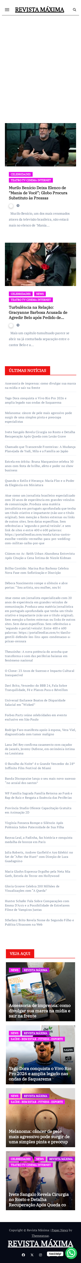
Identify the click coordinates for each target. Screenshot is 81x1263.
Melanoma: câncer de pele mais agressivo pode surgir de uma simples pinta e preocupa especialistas (38, 417)
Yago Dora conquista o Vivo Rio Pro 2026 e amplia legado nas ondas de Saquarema (35, 400)
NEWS (40, 294)
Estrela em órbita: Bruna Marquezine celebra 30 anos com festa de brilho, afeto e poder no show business (39, 465)
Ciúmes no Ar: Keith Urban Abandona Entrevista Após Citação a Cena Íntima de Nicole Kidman (40, 555)
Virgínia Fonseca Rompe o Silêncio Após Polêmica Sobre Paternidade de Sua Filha (34, 825)
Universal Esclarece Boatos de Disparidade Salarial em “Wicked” (35, 702)
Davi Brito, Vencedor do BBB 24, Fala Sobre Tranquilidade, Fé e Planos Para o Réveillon (36, 687)
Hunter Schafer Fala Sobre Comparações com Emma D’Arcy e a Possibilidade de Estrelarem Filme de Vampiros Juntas (37, 905)
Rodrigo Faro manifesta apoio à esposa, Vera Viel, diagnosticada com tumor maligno (40, 732)
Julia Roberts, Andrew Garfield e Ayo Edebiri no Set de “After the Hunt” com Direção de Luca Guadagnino (39, 856)
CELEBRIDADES (21, 174)
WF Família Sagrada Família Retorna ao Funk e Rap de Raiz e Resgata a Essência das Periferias (38, 795)
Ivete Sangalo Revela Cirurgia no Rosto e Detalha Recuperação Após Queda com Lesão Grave (40, 434)
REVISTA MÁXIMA (39, 9)
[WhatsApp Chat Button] (71, 1253)
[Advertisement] (40, 63)
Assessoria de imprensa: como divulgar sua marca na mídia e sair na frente (40, 1010)
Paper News (60, 1230)
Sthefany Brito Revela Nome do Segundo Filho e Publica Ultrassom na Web (39, 922)
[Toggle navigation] (7, 9)
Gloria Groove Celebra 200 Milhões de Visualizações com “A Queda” (32, 888)
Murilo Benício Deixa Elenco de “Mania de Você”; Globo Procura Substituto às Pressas (38, 193)
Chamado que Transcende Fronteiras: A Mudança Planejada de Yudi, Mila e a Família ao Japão (40, 449)
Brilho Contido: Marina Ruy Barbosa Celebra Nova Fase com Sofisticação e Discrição (37, 570)
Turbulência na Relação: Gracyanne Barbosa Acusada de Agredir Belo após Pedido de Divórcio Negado (38, 315)
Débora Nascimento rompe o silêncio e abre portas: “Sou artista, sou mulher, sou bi (36, 585)
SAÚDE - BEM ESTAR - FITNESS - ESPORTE (37, 1039)
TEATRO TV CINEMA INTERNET (31, 180)
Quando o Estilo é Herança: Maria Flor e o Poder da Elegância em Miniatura (39, 482)
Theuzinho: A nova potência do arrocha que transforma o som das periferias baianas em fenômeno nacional (36, 655)
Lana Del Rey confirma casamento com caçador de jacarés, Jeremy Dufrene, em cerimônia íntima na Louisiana (40, 748)
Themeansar (40, 1235)
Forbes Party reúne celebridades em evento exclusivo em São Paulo (36, 717)
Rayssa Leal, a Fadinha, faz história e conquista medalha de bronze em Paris (39, 839)
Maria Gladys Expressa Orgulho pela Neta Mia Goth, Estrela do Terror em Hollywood (37, 873)
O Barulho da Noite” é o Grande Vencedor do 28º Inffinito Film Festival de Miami (40, 766)
